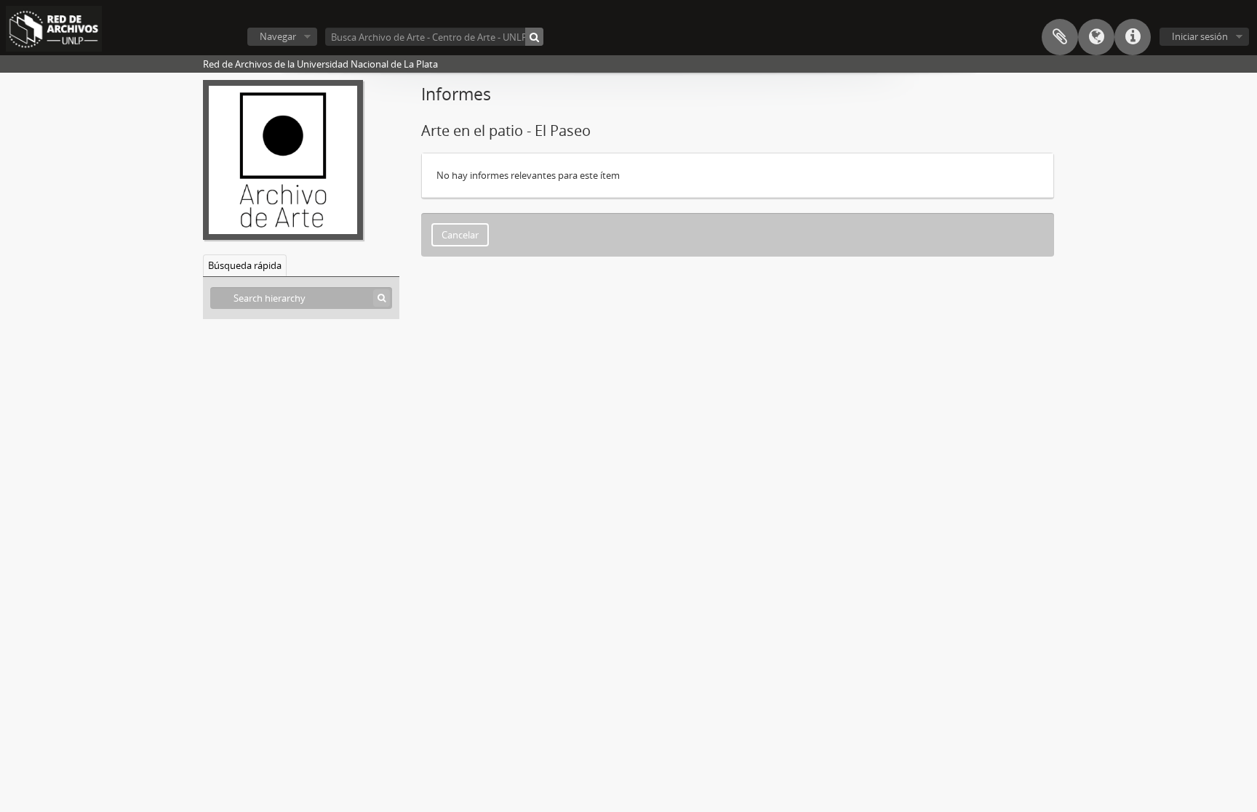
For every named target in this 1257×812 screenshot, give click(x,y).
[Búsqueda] (534, 37)
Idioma (1096, 37)
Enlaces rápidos (1132, 37)
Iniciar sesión (1200, 36)
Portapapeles (1060, 37)
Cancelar (460, 234)
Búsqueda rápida (245, 265)
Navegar (278, 36)
